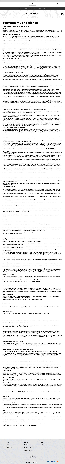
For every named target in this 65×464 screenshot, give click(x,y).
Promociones (32, 8)
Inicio (19, 8)
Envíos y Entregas (27, 449)
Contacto (45, 8)
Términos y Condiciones (28, 446)
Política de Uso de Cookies (29, 447)
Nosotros (39, 8)
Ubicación (43, 444)
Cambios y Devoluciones (28, 450)
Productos (24, 8)
